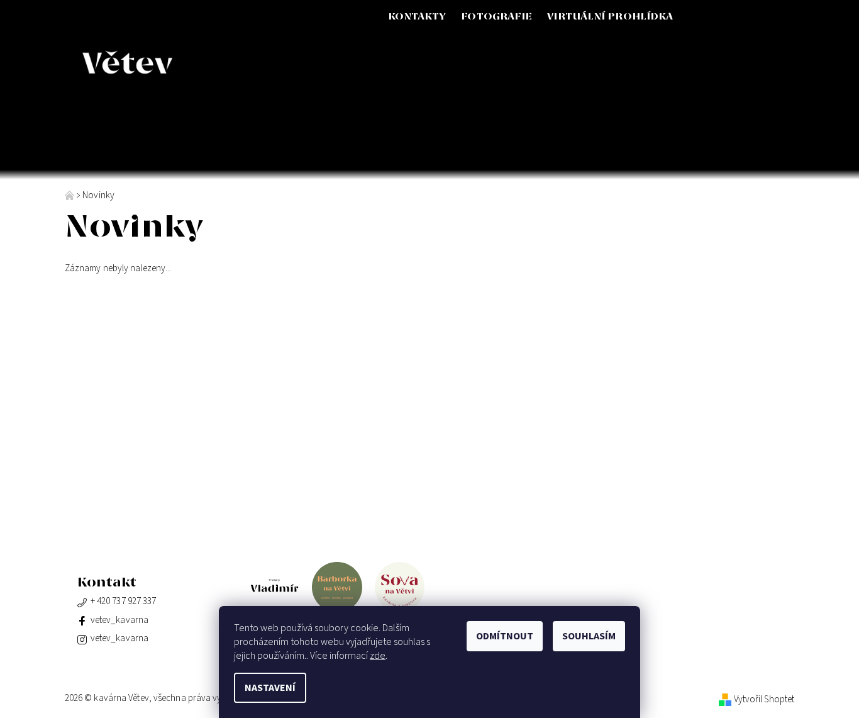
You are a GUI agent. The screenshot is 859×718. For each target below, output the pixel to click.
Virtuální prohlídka (610, 16)
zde (377, 656)
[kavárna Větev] (186, 63)
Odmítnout (504, 636)
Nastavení (270, 688)
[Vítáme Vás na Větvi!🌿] (70, 195)
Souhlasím (589, 636)
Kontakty (417, 16)
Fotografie (496, 16)
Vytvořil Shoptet (764, 699)
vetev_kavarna (119, 620)
